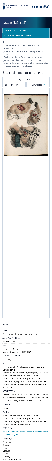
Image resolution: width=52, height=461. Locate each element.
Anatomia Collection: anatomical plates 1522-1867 (24, 53)
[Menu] (26, 12)
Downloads (37, 84)
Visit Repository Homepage (18, 30)
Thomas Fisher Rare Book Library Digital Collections (22, 47)
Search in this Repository (17, 35)
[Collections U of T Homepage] (3, 42)
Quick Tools (24, 79)
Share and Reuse (13, 84)
